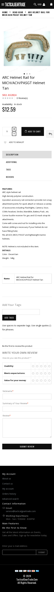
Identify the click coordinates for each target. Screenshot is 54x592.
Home (5, 12)
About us (6, 478)
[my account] (44, 4)
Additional (11, 162)
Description (12, 154)
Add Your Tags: (12, 304)
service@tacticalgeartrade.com (21, 511)
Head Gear (18, 12)
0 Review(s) (22, 98)
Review (6, 416)
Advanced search (10, 498)
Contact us (7, 483)
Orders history (9, 493)
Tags (8, 169)
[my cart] (51, 4)
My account (8, 488)
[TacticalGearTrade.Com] (15, 4)
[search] (35, 4)
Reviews (10, 176)
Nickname (7, 391)
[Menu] (3, 4)
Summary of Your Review (15, 403)
